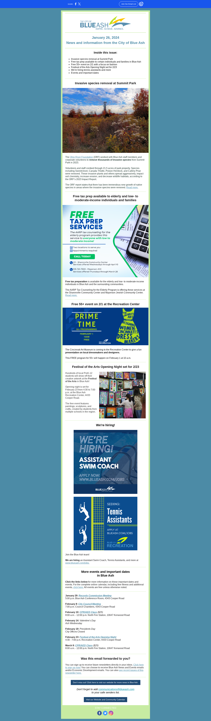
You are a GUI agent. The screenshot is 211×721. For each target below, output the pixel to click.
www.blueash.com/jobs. (77, 563)
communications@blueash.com (116, 689)
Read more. (132, 187)
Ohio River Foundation (81, 157)
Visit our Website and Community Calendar (105, 699)
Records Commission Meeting (95, 595)
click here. (78, 587)
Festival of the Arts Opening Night (98, 637)
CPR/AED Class (88, 612)
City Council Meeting (89, 604)
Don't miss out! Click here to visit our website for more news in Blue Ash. (105, 682)
